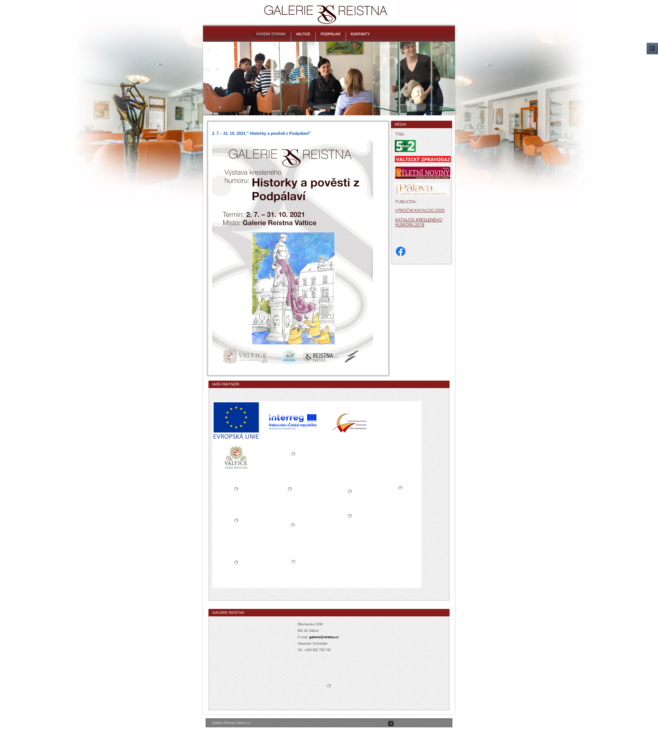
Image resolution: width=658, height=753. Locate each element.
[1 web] (292, 253)
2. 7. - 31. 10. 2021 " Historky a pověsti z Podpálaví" (261, 133)
